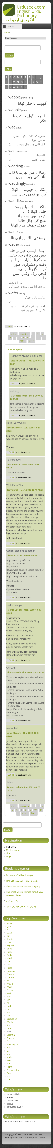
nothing (14, 391)
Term (9, 1066)
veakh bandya (14, 605)
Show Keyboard (11, 38)
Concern (11, 1038)
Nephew (11, 971)
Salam (9, 782)
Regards (11, 945)
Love (9, 942)
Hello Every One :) (16, 422)
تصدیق (9, 923)
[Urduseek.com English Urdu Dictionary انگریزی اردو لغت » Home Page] (9, 14)
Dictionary (11, 847)
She (8, 964)
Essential (11, 1034)
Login (8, 856)
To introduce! (13, 459)
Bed (9, 1060)
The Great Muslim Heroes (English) (23, 886)
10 (33, 337)
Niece (9, 967)
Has (8, 1009)
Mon (9, 1054)
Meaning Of (12, 1044)
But (8, 1047)
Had (9, 1006)
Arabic (10, 939)
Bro (8, 1041)
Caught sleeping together (20, 550)
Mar (8, 1063)
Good (9, 948)
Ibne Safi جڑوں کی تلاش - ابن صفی (22, 880)
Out (8, 936)
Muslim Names (13, 850)
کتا (8, 1050)
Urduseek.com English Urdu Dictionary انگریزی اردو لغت (24, 13)
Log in (9, 326)
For (8, 1076)
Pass (9, 1031)
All (8, 1002)
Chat (8, 853)
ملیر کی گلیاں (12, 900)
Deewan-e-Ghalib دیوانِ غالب (19, 875)
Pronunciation (13, 1070)
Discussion (12, 1018)
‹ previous (24, 334)
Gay (8, 999)
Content (11, 977)
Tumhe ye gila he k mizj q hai (26, 355)
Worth (10, 1022)
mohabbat (12, 728)
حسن (9, 926)
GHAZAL (10, 667)
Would (10, 983)
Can (8, 1015)
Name (10, 951)
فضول (9, 932)
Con (8, 1079)
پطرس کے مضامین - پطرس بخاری (21, 906)
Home (6, 32)
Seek (9, 993)
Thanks (10, 974)
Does (9, 1028)
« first (13, 334)
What (9, 987)
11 (38, 337)
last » (31, 340)
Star (9, 1025)
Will (8, 1012)
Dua (9, 1073)
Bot (8, 980)
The (8, 961)
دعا (8, 929)
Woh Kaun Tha (14, 485)
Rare (9, 996)
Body (9, 955)
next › (22, 340)
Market (10, 1057)
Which (9, 958)
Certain (10, 990)
